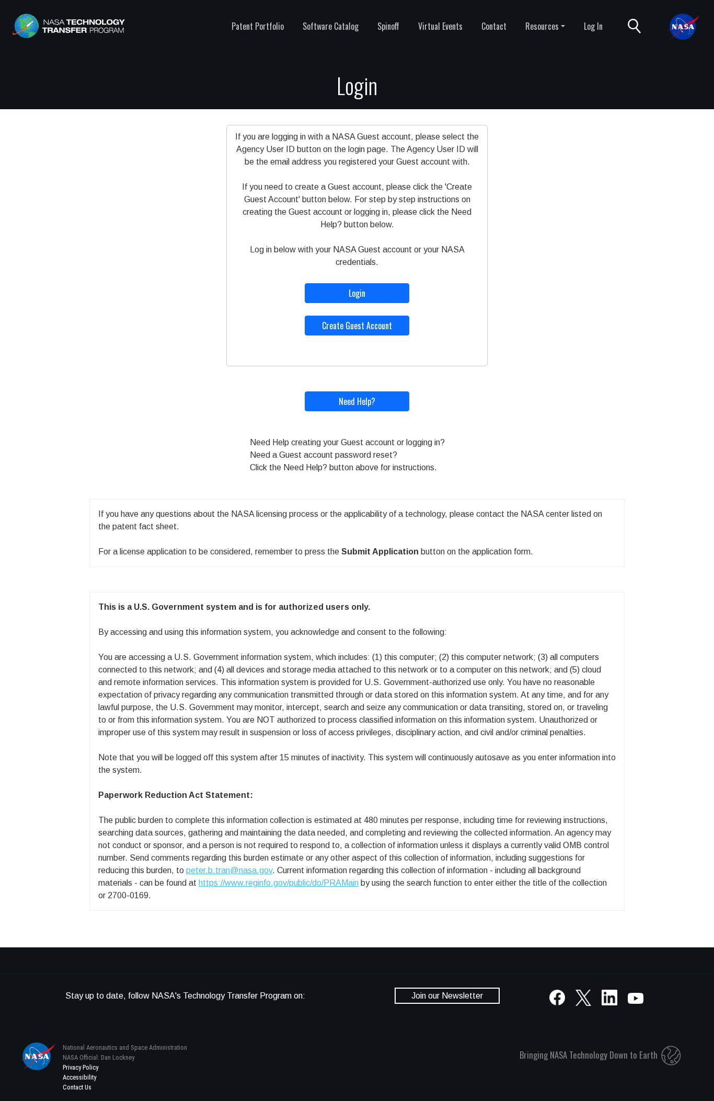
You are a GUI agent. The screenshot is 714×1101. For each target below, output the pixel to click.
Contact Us (77, 1087)
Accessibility (79, 1077)
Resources (542, 26)
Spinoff (388, 26)
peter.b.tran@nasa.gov (229, 870)
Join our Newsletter (447, 995)
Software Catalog (331, 26)
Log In (593, 26)
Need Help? (357, 401)
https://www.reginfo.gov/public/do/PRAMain (279, 882)
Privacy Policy (80, 1067)
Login (357, 293)
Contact (493, 26)
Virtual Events (440, 26)
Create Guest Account (357, 325)
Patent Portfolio (258, 26)
